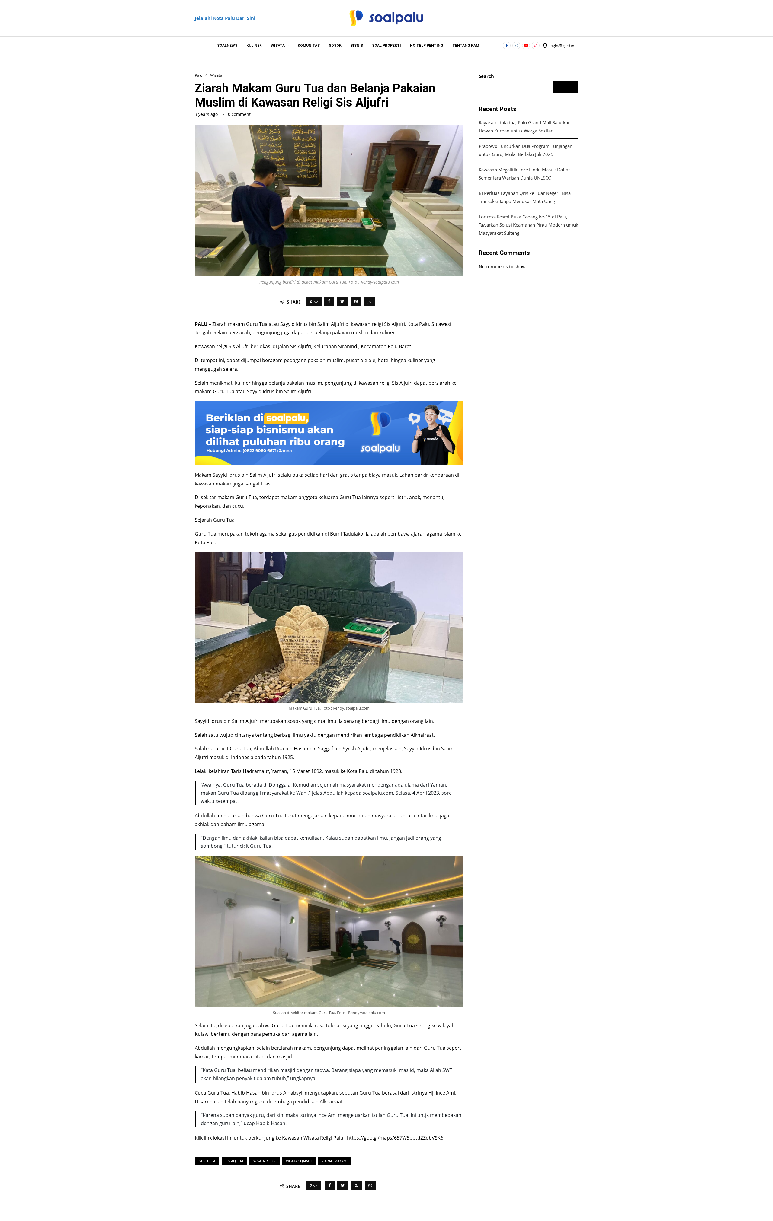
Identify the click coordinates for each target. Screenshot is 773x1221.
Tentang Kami (466, 45)
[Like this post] (316, 301)
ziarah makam (334, 1161)
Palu (199, 75)
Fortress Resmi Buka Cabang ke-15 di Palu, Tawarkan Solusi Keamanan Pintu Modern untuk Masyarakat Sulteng (528, 225)
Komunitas (309, 45)
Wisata (278, 45)
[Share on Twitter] (342, 301)
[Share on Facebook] (329, 301)
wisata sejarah (299, 1161)
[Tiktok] (536, 45)
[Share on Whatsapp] (369, 301)
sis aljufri (234, 1161)
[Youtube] (526, 45)
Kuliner (254, 45)
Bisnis (357, 45)
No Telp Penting (426, 45)
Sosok (335, 45)
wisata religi (264, 1161)
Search (486, 76)
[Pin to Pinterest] (356, 301)
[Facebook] (507, 45)
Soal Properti (386, 45)
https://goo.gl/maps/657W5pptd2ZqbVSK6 (395, 1137)
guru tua (207, 1161)
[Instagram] (516, 45)
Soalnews (227, 45)
